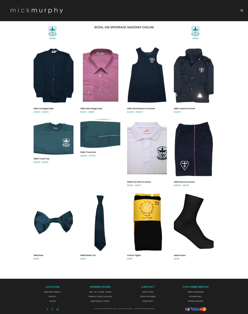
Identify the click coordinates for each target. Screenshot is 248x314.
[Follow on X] (52, 309)
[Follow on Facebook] (47, 309)
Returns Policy (195, 296)
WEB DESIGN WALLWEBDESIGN (144, 308)
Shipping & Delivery (195, 301)
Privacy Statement (148, 296)
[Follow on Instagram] (58, 309)
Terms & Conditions (195, 292)
